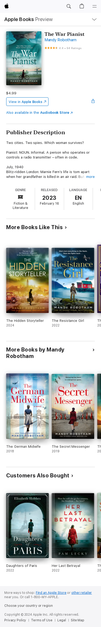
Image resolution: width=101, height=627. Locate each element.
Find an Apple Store (51, 593)
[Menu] (94, 6)
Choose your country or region (28, 606)
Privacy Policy (15, 620)
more (90, 177)
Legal (61, 620)
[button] (68, 6)
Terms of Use (42, 620)
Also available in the (37, 113)
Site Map (77, 620)
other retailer (81, 593)
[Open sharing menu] (93, 101)
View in (25, 102)
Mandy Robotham (60, 39)
